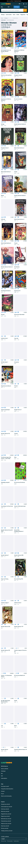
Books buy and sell (5, 811)
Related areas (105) (10, 20)
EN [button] (19, 3)
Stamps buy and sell (5, 804)
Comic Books (3, 20)
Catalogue (16, 6)
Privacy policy (10, 841)
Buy (2, 6)
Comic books (9, 14)
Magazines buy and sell (6, 813)
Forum (25, 6)
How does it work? (5, 786)
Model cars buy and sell (6, 823)
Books (18, 14)
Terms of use (3, 841)
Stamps (3, 14)
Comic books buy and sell (6, 806)
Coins (14, 14)
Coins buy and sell (5, 809)
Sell (8, 6)
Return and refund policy (6, 796)
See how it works (17, 1)
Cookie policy (16, 841)
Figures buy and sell (5, 816)
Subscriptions (4, 778)
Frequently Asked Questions (7, 788)
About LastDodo (4, 768)
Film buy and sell (4, 828)
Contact (3, 791)
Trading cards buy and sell (6, 830)
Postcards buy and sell (6, 821)
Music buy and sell (5, 826)
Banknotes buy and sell (6, 818)
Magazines (22, 14)
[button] (23, 4)
